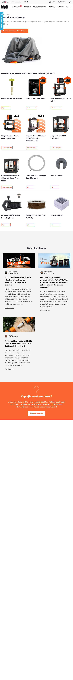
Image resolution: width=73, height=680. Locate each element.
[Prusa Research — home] (5, 6)
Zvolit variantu (31, 108)
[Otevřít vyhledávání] (50, 2)
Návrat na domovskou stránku (15, 31)
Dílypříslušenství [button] (39, 7)
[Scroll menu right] (71, 7)
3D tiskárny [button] (16, 6)
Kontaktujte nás (36, 413)
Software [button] (61, 7)
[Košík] (70, 2)
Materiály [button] (27, 7)
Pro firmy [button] (52, 7)
